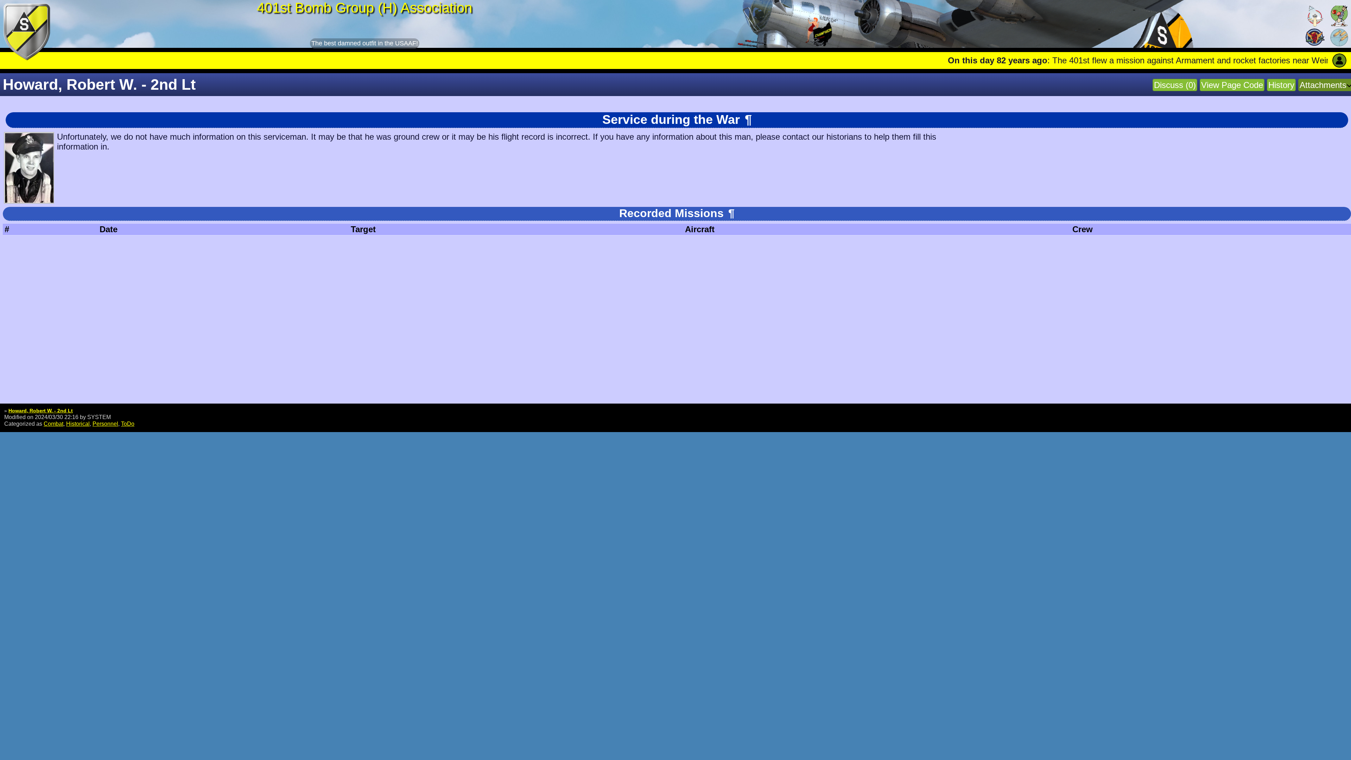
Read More (1285, 60)
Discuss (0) (1175, 85)
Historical (78, 423)
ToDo (127, 423)
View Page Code (1232, 85)
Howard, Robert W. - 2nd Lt (40, 410)
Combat (53, 423)
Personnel (105, 423)
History (1281, 85)
